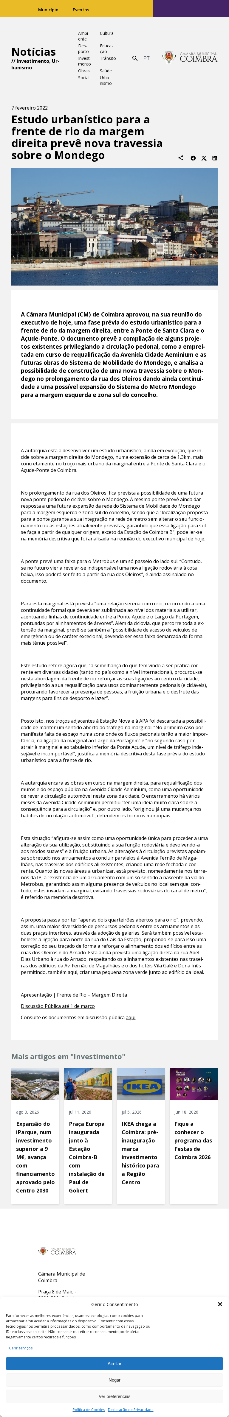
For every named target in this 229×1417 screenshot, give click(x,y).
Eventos (81, 10)
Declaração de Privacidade (131, 1409)
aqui (130, 1017)
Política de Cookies (89, 1409)
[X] (204, 157)
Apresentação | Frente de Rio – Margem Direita (74, 995)
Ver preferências (115, 1396)
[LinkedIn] (215, 157)
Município (48, 10)
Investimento (33, 61)
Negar (114, 1379)
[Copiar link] (180, 158)
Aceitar (114, 1363)
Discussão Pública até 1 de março (58, 1006)
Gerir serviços (21, 1348)
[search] (135, 58)
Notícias (33, 51)
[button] (220, 1304)
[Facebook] (193, 157)
